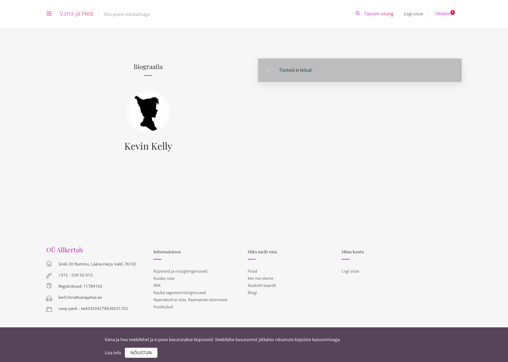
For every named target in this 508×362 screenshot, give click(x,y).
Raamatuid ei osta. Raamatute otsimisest (190, 299)
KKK (157, 285)
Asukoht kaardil (262, 285)
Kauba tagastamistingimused (179, 292)
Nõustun (141, 353)
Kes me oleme (260, 278)
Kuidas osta (163, 278)
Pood (252, 271)
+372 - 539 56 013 (75, 275)
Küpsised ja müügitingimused (180, 271)
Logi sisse (413, 14)
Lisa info (113, 353)
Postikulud (163, 306)
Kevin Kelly (148, 145)
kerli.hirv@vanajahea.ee (80, 297)
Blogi (252, 292)
